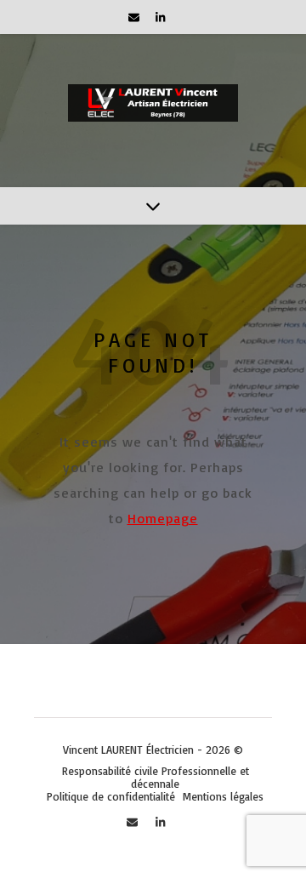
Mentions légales (223, 796)
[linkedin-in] (160, 17)
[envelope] (135, 17)
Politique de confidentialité (111, 796)
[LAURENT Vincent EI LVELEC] (153, 110)
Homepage (163, 518)
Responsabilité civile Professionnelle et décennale (155, 777)
